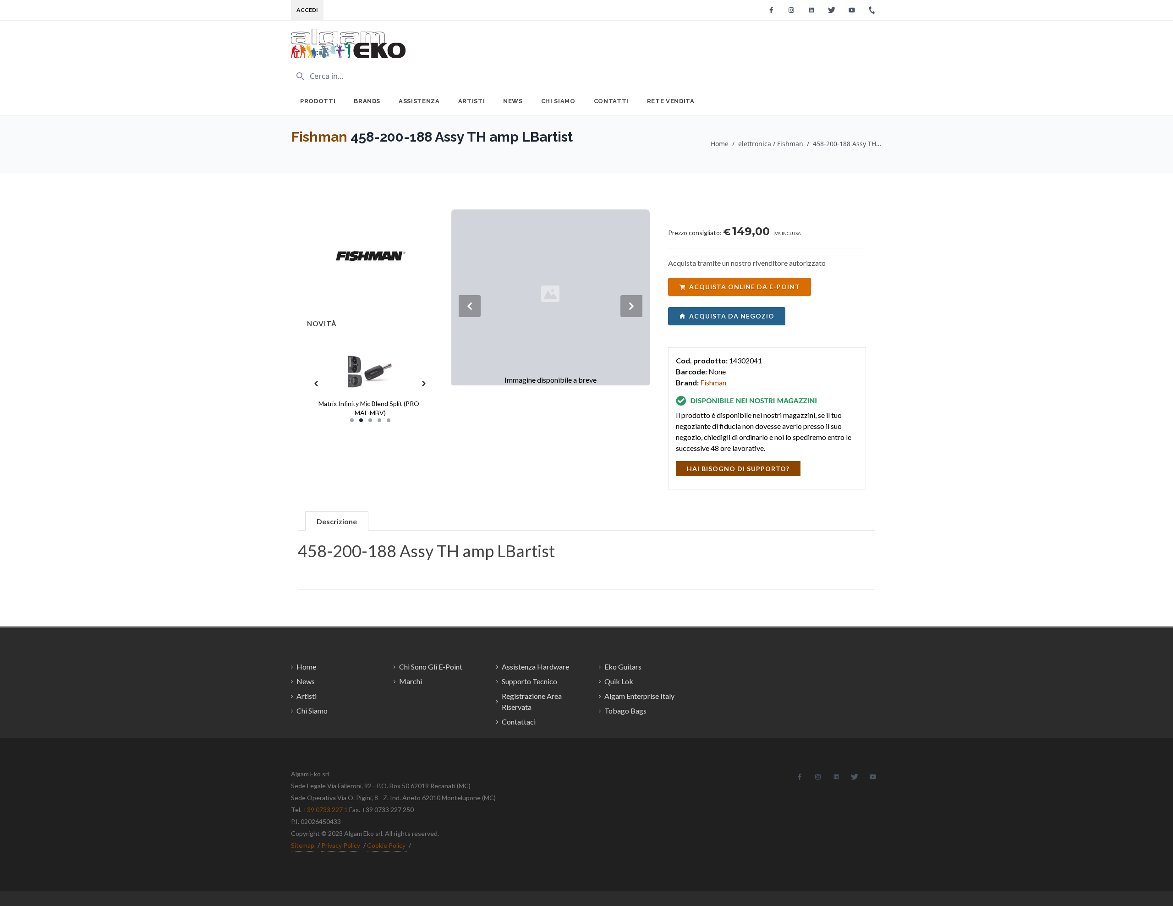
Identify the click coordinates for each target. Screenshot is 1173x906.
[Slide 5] (388, 420)
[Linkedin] (811, 10)
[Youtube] (852, 10)
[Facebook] (771, 10)
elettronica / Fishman (770, 143)
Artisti (471, 101)
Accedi (307, 9)
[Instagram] (791, 10)
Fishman (319, 137)
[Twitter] (832, 10)
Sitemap (302, 845)
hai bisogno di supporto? (738, 468)
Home (720, 143)
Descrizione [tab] (337, 521)
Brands (367, 101)
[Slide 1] (352, 420)
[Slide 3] (370, 420)
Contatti (611, 101)
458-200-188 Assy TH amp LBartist (847, 143)
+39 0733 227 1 (325, 809)
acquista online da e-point (744, 287)
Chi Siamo (558, 101)
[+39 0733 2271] (872, 10)
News (513, 101)
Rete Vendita (671, 101)
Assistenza (419, 101)
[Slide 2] (361, 420)
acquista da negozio (731, 316)
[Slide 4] (379, 420)
